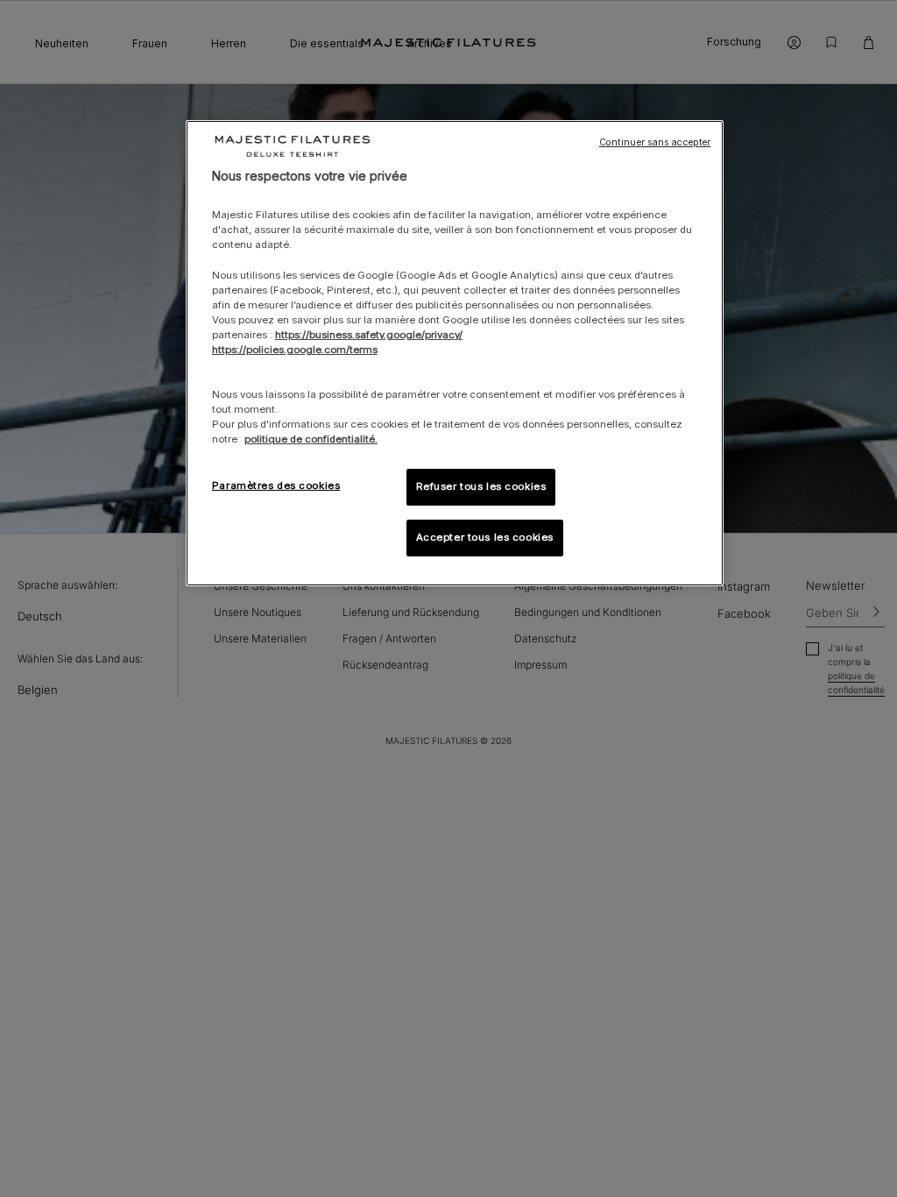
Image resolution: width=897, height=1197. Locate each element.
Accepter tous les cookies (485, 537)
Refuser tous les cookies (481, 486)
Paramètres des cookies (276, 485)
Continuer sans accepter (654, 142)
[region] (455, 353)
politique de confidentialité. (311, 439)
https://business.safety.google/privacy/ (369, 335)
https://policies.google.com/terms (295, 350)
